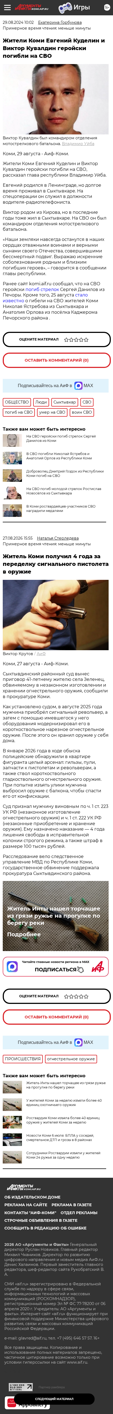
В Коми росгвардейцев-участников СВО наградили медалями (60, 508)
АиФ (41, 653)
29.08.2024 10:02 (18, 22)
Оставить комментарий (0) (57, 360)
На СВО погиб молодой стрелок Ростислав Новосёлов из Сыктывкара (63, 491)
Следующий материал (54, 1399)
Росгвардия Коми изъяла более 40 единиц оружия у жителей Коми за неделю (63, 1120)
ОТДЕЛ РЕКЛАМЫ (79, 1212)
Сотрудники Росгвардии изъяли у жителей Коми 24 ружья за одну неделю (63, 1155)
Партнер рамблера (52, 1387)
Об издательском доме (32, 1197)
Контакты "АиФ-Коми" (30, 1212)
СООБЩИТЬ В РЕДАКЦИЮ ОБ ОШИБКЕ (45, 1228)
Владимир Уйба (78, 143)
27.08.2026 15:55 (18, 538)
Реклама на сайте (25, 1204)
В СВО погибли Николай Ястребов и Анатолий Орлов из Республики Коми (59, 456)
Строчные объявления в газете (40, 1220)
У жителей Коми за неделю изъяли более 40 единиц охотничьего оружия (64, 1102)
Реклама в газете (72, 1204)
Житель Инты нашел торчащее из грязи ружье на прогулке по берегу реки (53, 915)
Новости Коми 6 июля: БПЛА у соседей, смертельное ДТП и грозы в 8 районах (60, 1137)
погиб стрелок (42, 289)
